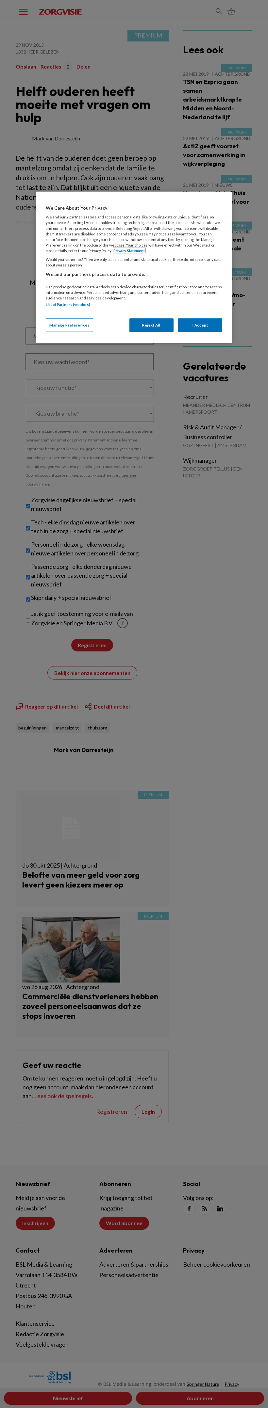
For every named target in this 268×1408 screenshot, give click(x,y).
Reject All (151, 325)
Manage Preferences (69, 325)
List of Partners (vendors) (68, 304)
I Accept (200, 325)
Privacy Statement (129, 250)
